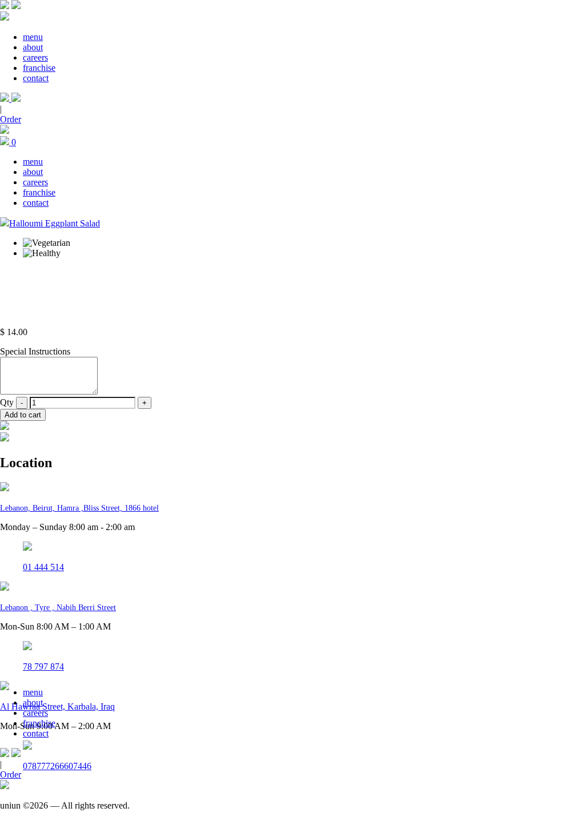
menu (33, 37)
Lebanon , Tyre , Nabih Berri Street (58, 607)
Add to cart (23, 415)
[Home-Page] (4, 6)
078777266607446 (57, 766)
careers (35, 57)
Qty (7, 402)
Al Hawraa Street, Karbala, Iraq (57, 706)
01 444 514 (43, 567)
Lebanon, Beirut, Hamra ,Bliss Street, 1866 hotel (79, 508)
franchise (39, 68)
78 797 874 (43, 666)
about (33, 47)
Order (10, 119)
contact (36, 78)
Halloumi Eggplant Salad (54, 223)
